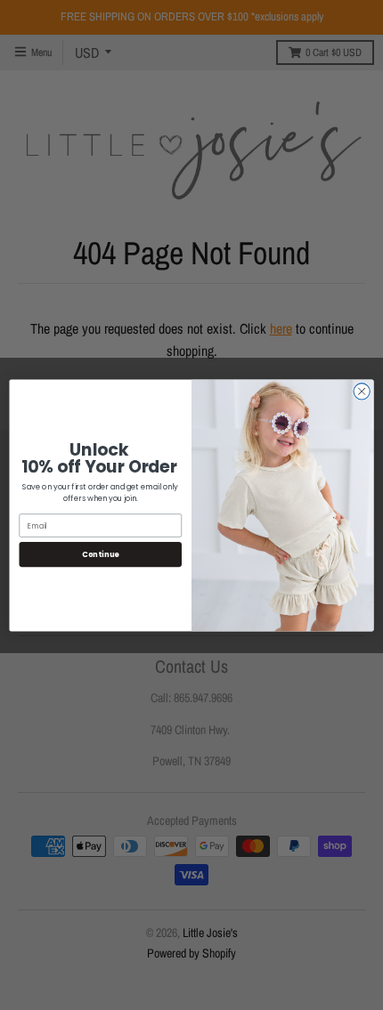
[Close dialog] (362, 391)
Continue (100, 553)
